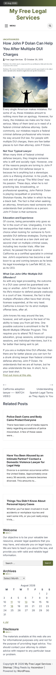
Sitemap (7, 667)
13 (26, 601)
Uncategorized (11, 39)
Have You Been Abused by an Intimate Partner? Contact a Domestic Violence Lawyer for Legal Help (26, 460)
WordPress (23, 670)
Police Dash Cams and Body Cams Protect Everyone (24, 418)
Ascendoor (37, 667)
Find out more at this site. (17, 375)
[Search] (50, 26)
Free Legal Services (14, 59)
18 (12, 606)
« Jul (5, 622)
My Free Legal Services (28, 14)
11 (12, 601)
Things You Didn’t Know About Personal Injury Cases (26, 502)
